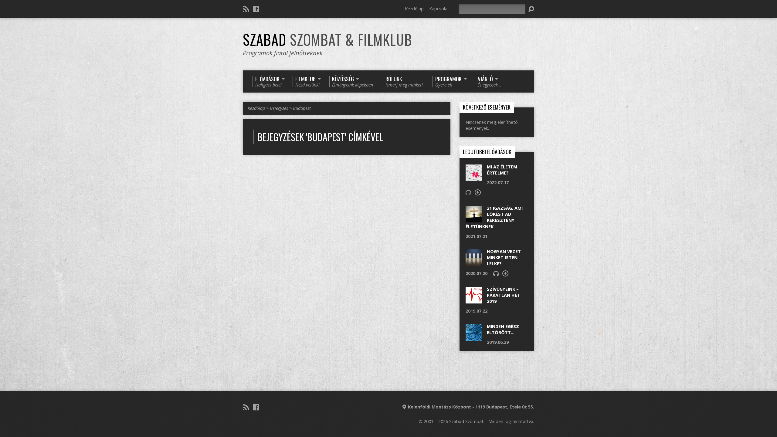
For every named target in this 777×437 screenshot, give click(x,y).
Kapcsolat (439, 9)
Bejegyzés (279, 108)
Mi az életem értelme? (502, 170)
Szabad (327, 39)
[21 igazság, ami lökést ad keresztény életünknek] (474, 219)
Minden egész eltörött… (503, 329)
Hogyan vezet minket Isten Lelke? (504, 257)
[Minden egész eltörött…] (474, 337)
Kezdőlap (414, 9)
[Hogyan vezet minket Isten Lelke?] (474, 263)
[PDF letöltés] (478, 192)
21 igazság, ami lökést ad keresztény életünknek (494, 217)
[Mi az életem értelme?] (474, 178)
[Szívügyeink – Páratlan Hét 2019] (474, 300)
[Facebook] (256, 9)
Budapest (302, 108)
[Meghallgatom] (468, 192)
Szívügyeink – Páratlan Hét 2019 (503, 295)
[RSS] (246, 9)
